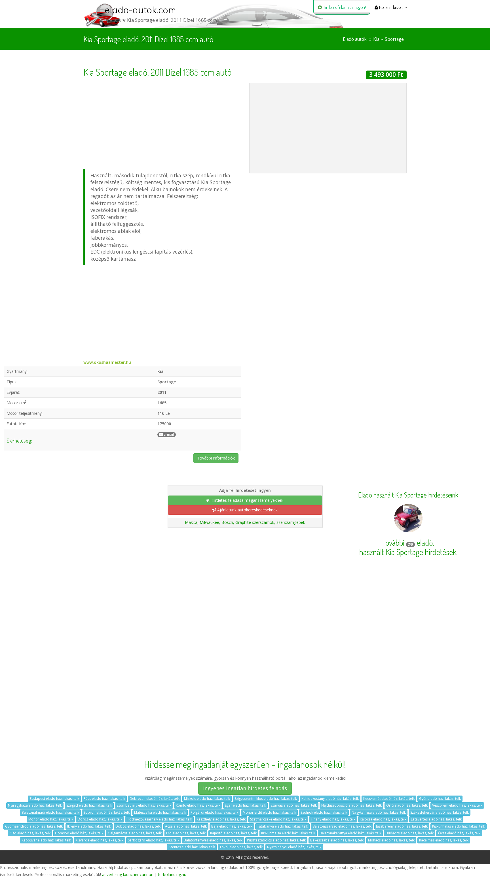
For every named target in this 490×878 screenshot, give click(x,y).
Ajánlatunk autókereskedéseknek (247, 510)
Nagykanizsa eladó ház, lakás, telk (379, 812)
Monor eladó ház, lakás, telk (50, 819)
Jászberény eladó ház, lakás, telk (402, 826)
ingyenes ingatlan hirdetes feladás (245, 788)
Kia (376, 39)
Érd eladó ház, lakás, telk (186, 833)
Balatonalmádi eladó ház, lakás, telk (50, 812)
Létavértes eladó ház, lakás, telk (436, 819)
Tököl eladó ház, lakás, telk (241, 847)
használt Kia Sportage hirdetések (407, 552)
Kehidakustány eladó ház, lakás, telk (330, 798)
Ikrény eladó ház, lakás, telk (89, 826)
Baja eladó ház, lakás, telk (231, 826)
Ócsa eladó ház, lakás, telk (459, 833)
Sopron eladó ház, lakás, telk (107, 812)
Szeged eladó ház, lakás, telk (89, 805)
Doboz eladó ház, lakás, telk (137, 826)
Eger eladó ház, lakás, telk (245, 805)
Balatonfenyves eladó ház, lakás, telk (213, 840)
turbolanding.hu (172, 874)
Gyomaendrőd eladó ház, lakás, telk (34, 826)
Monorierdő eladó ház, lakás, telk (269, 812)
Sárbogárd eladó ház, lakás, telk (153, 840)
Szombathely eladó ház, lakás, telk (144, 805)
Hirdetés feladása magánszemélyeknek (246, 500)
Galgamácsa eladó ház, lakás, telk (135, 833)
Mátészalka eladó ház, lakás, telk (160, 812)
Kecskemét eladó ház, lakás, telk (389, 798)
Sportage (394, 39)
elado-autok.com (140, 10)
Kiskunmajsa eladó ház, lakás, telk (288, 833)
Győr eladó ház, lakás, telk (440, 798)
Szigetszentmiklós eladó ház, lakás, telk (266, 798)
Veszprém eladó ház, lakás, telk (457, 805)
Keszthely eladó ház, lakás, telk (221, 819)
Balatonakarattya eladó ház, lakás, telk (350, 833)
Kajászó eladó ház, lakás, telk (233, 833)
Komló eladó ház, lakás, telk (198, 805)
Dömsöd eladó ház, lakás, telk (79, 833)
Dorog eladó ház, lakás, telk (100, 819)
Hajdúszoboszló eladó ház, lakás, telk (351, 805)
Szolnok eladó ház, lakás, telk (324, 812)
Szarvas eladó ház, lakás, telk (294, 805)
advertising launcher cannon (127, 874)
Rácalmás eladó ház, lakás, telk (443, 840)
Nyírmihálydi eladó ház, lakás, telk (294, 847)
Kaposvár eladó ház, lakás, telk (46, 840)
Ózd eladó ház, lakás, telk (30, 833)
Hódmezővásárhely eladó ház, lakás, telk (159, 819)
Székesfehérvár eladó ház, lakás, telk (439, 812)
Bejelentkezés (390, 7)
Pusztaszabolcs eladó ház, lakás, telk (276, 840)
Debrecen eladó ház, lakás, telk (154, 798)
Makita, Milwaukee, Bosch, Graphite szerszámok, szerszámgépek (245, 522)
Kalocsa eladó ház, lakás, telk (383, 819)
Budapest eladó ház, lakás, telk (54, 798)
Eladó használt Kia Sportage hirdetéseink (408, 495)
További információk (216, 458)
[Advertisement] (162, 122)
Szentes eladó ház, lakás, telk (192, 847)
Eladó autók (355, 39)
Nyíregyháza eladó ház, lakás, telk (35, 805)
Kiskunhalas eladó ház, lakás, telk (458, 826)
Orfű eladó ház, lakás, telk (407, 805)
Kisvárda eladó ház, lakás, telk (99, 840)
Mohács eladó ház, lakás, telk (391, 840)
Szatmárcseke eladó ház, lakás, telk (278, 819)
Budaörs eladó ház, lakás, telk (410, 833)
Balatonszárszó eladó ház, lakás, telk (341, 826)
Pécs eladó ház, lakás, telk (104, 798)
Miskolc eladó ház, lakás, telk (207, 798)
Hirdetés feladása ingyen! (344, 7)
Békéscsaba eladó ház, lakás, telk (337, 840)
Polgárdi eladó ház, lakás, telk (214, 812)
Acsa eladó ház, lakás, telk (186, 826)
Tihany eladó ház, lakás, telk (333, 819)
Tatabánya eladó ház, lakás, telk (282, 826)
